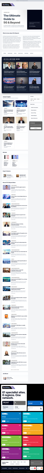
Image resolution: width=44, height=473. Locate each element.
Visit (3, 421)
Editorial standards (21, 468)
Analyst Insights (10, 53)
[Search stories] (41, 462)
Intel (31, 100)
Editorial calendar (15, 468)
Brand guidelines (4, 468)
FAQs (26, 468)
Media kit (7, 421)
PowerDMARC (28, 471)
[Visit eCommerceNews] (7, 437)
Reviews (15, 53)
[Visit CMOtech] (7, 425)
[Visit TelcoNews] (28, 449)
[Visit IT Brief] (28, 437)
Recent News (26, 53)
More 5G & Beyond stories (15, 369)
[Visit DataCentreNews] (28, 425)
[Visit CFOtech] (7, 413)
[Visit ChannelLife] (28, 413)
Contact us (35, 128)
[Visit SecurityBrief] (7, 449)
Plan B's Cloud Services (17, 471)
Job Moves (31, 53)
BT (33, 100)
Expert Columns (20, 53)
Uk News (5, 53)
